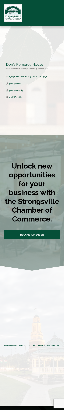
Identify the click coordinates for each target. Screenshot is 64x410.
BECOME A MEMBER (32, 234)
